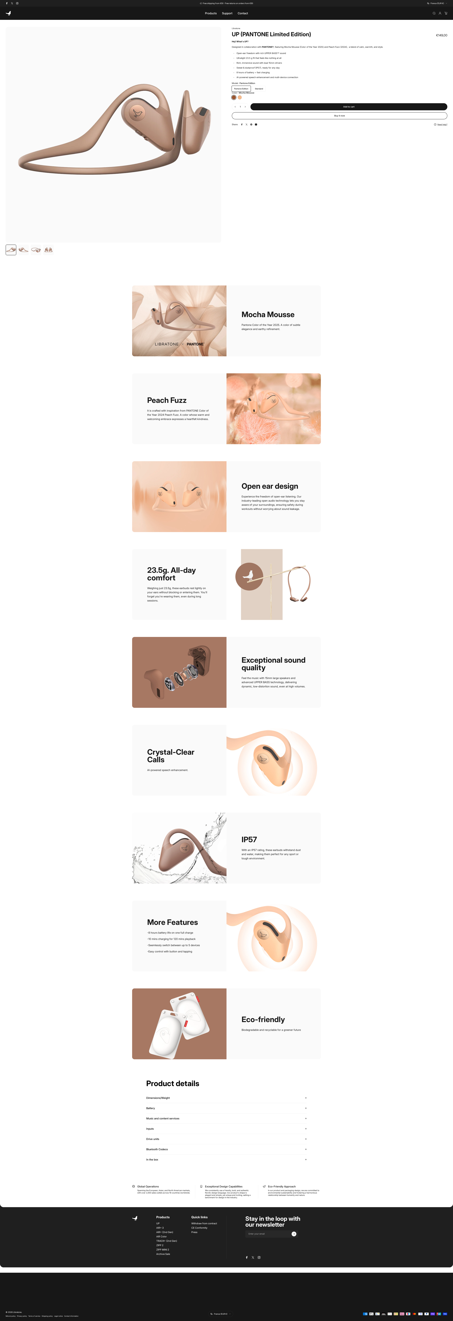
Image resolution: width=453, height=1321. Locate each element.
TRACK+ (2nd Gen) (166, 1241)
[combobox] (437, 3)
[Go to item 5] (36, 250)
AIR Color (161, 1236)
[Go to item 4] (23, 250)
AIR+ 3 (160, 1227)
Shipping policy (47, 1316)
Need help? (442, 124)
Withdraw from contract (204, 1223)
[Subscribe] (294, 1234)
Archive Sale (163, 1254)
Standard (259, 89)
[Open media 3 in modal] (113, 135)
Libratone (236, 28)
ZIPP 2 (159, 1245)
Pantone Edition (241, 89)
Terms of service (34, 1316)
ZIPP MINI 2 (162, 1249)
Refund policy (11, 1316)
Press (194, 1232)
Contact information (71, 1316)
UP (158, 1223)
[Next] (215, 140)
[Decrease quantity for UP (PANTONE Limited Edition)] (234, 106)
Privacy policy (22, 1316)
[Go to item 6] (48, 250)
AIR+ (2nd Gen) (164, 1232)
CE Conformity (199, 1227)
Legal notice (58, 1316)
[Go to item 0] (11, 250)
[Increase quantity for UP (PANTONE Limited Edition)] (245, 106)
